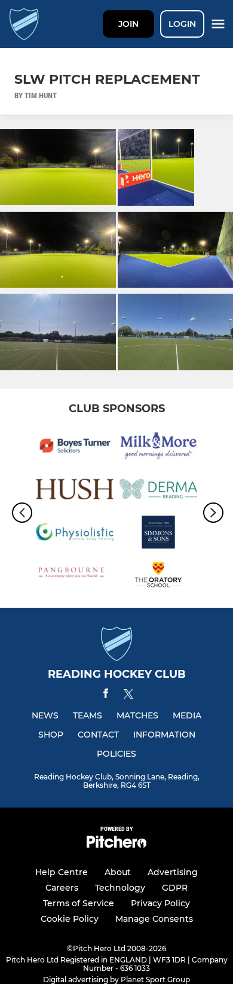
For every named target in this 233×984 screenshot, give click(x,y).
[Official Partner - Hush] (75, 491)
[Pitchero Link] (116, 845)
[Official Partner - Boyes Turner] (75, 447)
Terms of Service (78, 903)
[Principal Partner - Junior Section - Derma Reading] (158, 491)
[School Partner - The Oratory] (158, 577)
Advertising (173, 872)
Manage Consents (154, 918)
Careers (61, 887)
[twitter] (128, 696)
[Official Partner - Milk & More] (158, 447)
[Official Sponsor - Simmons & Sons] (158, 534)
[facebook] (106, 695)
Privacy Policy (160, 903)
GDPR (175, 887)
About (118, 872)
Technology (120, 887)
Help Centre (61, 872)
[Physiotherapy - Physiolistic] (75, 534)
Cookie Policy (70, 918)
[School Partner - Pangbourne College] (75, 577)
